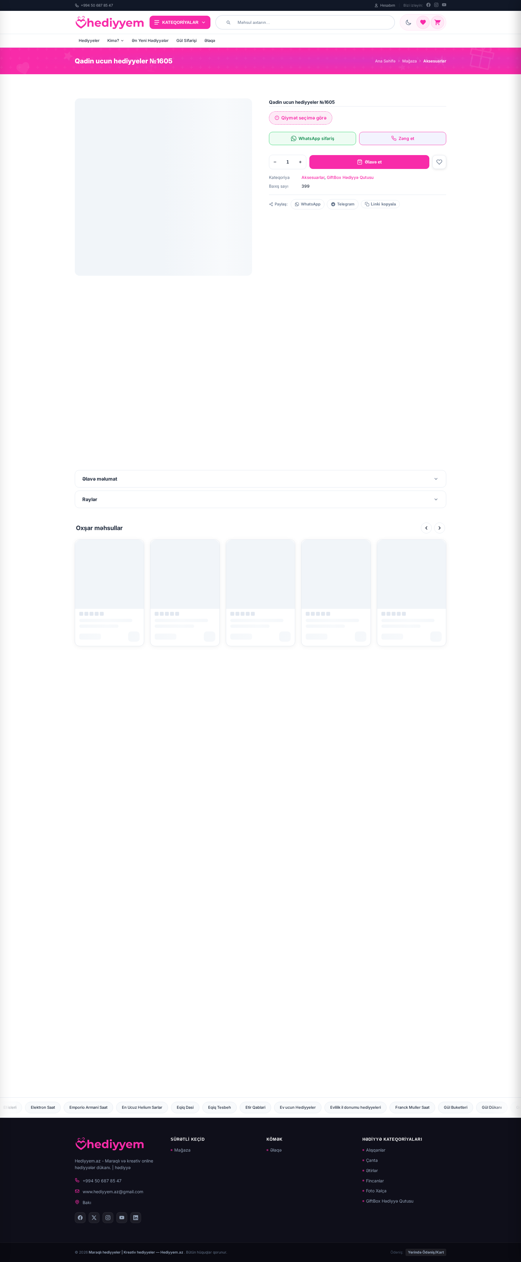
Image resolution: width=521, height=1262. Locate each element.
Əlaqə (209, 40)
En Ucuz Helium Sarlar (31, 1107)
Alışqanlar (375, 1149)
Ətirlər (372, 1170)
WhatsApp (310, 204)
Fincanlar (375, 1180)
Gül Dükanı (381, 1107)
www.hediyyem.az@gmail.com (113, 1191)
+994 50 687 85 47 (97, 5)
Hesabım (387, 5)
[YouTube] (444, 5)
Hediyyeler (89, 40)
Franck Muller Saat (302, 1107)
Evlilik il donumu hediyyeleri (245, 1107)
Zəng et (406, 138)
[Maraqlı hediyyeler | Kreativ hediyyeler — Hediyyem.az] (110, 22)
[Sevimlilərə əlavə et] (439, 162)
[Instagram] (436, 5)
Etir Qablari (145, 1107)
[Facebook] (428, 5)
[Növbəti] (439, 528)
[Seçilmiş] (423, 22)
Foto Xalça (376, 1190)
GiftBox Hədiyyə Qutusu (350, 177)
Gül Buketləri (345, 1107)
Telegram (346, 204)
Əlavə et (373, 161)
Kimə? (113, 40)
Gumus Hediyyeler (488, 1107)
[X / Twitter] (94, 1217)
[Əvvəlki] (426, 528)
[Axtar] (228, 22)
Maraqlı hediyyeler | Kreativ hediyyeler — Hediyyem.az (136, 1252)
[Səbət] (437, 22)
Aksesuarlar (313, 177)
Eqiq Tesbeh (109, 1107)
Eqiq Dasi (74, 1107)
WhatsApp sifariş (316, 138)
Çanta (372, 1160)
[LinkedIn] (135, 1217)
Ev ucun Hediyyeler (187, 1107)
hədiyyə (123, 1167)
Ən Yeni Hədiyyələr (150, 40)
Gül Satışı (414, 1107)
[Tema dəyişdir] (408, 22)
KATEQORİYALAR (180, 22)
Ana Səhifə (385, 61)
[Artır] (300, 162)
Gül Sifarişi (186, 40)
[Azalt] (275, 162)
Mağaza (409, 61)
